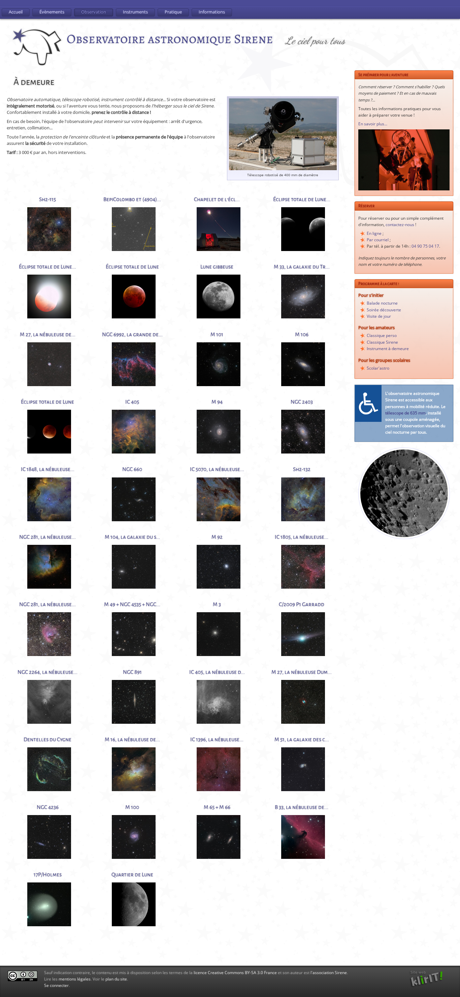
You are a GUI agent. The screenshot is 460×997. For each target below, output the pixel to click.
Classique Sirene (382, 342)
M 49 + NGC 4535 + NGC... (132, 604)
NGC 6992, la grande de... (132, 334)
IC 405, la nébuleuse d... (217, 672)
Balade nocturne (382, 303)
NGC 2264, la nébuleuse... (47, 672)
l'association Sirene (328, 972)
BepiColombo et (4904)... (132, 199)
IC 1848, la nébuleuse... (47, 469)
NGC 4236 (48, 807)
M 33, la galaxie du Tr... (302, 267)
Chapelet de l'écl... (217, 199)
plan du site (116, 979)
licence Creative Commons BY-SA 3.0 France (235, 972)
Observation (93, 12)
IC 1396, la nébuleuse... (216, 739)
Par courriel (378, 239)
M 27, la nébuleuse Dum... (301, 672)
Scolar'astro (378, 368)
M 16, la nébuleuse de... (132, 739)
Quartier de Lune (132, 874)
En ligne (374, 233)
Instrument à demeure (388, 348)
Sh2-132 (301, 469)
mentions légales (75, 979)
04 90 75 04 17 (425, 246)
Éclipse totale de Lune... (301, 199)
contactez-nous (400, 224)
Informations (212, 12)
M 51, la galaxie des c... (301, 739)
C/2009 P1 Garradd (301, 604)
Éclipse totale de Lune (132, 267)
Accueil (16, 12)
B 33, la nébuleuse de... (301, 807)
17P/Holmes (48, 874)
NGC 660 (132, 469)
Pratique (173, 12)
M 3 (217, 604)
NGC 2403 (302, 402)
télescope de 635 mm (405, 412)
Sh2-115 (47, 199)
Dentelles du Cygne (47, 739)
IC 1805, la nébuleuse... (301, 537)
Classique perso (382, 335)
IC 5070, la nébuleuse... (217, 469)
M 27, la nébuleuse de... (47, 334)
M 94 (217, 402)
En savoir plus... (372, 123)
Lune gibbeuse (216, 267)
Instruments (135, 12)
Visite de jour (379, 316)
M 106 (301, 334)
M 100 (132, 807)
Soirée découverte (384, 309)
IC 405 (132, 402)
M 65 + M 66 (217, 807)
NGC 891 (132, 672)
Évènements (51, 12)
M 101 (216, 334)
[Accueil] (37, 48)
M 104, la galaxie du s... (132, 537)
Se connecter (56, 985)
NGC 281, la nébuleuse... (47, 537)
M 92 (217, 537)
